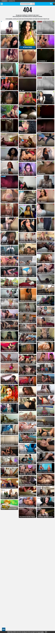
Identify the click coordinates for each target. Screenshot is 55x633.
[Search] (33, 3)
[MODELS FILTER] (51, 4)
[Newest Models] (27, 49)
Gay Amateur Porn (11, 1)
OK (46, 631)
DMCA (3, 629)
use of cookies (41, 632)
